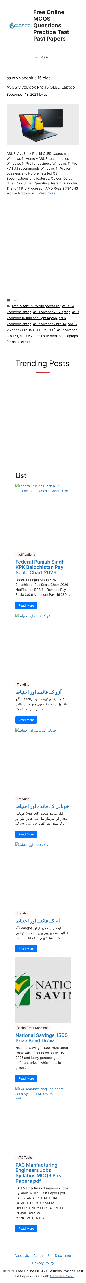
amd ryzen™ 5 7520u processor (36, 306)
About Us (22, 1255)
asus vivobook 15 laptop (51, 312)
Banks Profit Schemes (32, 1028)
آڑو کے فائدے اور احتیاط (38, 692)
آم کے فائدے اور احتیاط (37, 920)
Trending (23, 684)
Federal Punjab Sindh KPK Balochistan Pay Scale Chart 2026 (40, 567)
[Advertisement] (43, 245)
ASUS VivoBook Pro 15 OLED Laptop (41, 87)
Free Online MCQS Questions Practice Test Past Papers (51, 25)
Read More (26, 605)
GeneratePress (62, 1276)
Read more (47, 193)
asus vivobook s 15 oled (38, 336)
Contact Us (41, 1255)
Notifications (26, 554)
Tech (16, 300)
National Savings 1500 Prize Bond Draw (41, 1038)
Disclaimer (63, 1255)
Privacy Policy (43, 1263)
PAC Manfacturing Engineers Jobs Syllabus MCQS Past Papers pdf (39, 1173)
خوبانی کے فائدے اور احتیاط (42, 806)
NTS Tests (24, 1157)
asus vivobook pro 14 (49, 324)
